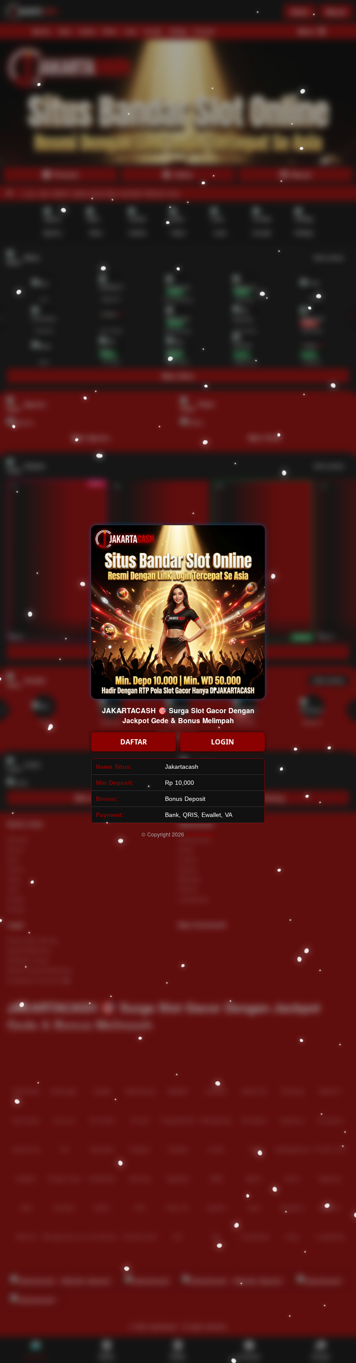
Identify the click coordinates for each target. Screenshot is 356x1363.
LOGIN (222, 742)
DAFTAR (133, 742)
